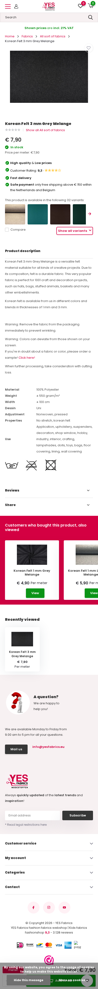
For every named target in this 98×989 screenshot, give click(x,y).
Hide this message (28, 980)
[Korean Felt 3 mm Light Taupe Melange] (15, 214)
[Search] (90, 17)
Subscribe (77, 815)
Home (10, 36)
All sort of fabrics (52, 36)
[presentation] (89, 214)
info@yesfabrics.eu (47, 747)
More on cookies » (73, 980)
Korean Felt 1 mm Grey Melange (32, 572)
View (35, 593)
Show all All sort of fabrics (45, 130)
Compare (18, 229)
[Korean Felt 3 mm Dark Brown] (60, 214)
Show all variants (73, 231)
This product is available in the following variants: (44, 200)
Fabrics (27, 36)
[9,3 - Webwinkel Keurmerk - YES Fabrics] (49, 960)
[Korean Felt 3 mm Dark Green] (83, 214)
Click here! (27, 357)
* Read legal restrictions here (26, 825)
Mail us (16, 749)
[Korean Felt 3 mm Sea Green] (38, 214)
